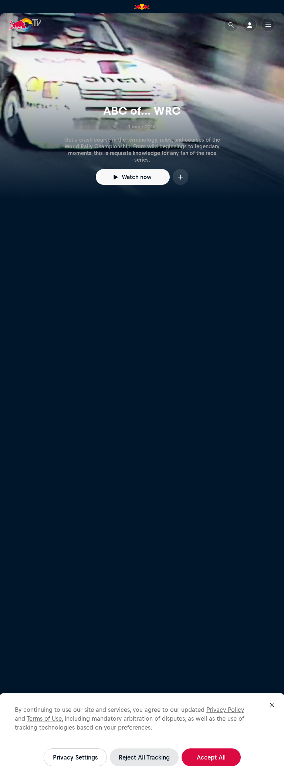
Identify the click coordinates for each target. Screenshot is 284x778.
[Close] (272, 705)
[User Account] (250, 25)
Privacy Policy (225, 709)
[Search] (231, 25)
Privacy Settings (75, 757)
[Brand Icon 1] (142, 6)
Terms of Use (44, 718)
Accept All (211, 757)
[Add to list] (180, 177)
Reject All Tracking (144, 757)
